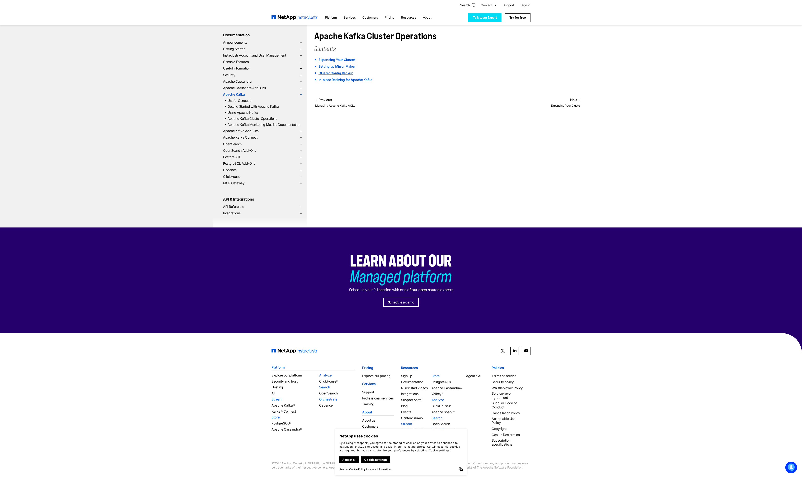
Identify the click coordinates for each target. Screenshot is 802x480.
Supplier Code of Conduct (504, 405)
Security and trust (285, 381)
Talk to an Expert (485, 17)
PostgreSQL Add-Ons (262, 163)
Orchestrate (328, 399)
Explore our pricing (376, 376)
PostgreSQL (262, 157)
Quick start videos (414, 388)
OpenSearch (262, 144)
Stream (277, 399)
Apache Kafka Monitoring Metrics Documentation (263, 125)
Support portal (411, 400)
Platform (331, 17)
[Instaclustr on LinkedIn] (514, 351)
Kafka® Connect (284, 411)
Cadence (262, 170)
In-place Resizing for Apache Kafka (345, 80)
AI (273, 393)
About (427, 17)
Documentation (236, 35)
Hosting (277, 387)
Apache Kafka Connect (262, 137)
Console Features (262, 62)
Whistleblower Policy (507, 388)
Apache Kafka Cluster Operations (252, 118)
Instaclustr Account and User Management (262, 55)
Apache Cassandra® (287, 429)
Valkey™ (437, 394)
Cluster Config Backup (336, 73)
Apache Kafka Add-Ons (262, 131)
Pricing (390, 17)
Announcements (262, 42)
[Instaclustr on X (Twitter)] (503, 351)
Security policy (503, 382)
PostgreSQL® (281, 423)
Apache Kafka (262, 94)
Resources (408, 17)
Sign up (406, 376)
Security (262, 75)
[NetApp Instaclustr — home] (294, 17)
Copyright (499, 429)
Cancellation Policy (506, 413)
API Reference (262, 207)
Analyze (325, 375)
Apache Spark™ (443, 412)
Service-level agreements (501, 395)
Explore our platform (287, 375)
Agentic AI (473, 376)
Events (406, 412)
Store (276, 417)
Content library (412, 418)
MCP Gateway (262, 183)
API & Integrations (238, 199)
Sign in (525, 5)
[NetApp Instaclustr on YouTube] (526, 351)
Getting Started (262, 49)
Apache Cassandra (262, 81)
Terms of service (504, 376)
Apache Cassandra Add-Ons (262, 88)
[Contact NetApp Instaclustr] (791, 467)
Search (324, 387)
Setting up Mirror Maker (337, 66)
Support (508, 5)
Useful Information (262, 68)
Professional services (378, 398)
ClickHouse (262, 176)
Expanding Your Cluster (337, 60)
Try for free (517, 17)
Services (350, 17)
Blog (404, 406)
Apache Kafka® (283, 405)
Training (368, 404)
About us (368, 420)
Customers (370, 17)
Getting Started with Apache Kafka (253, 106)
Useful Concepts (239, 101)
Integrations (262, 213)
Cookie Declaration (506, 435)
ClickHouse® (329, 381)
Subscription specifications (502, 442)
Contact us (488, 5)
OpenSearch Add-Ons (262, 150)
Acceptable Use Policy (503, 421)
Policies (498, 368)
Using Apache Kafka (242, 112)
